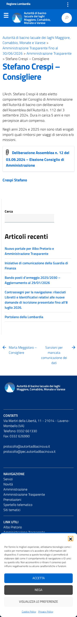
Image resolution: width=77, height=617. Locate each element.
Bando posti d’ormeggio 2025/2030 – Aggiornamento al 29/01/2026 (32, 280)
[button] (70, 538)
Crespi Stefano (15, 180)
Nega (38, 589)
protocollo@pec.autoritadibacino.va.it (29, 451)
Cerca (9, 211)
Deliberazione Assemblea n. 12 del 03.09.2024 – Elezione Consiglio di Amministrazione (37, 159)
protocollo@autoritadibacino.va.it (26, 446)
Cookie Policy (29, 612)
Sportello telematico (17, 504)
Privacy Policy (45, 612)
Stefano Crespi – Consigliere (31, 71)
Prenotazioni (12, 499)
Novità (8, 484)
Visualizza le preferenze (38, 601)
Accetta (39, 578)
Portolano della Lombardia (24, 316)
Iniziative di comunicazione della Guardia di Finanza (36, 265)
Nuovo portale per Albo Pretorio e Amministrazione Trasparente (29, 251)
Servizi (8, 479)
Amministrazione (15, 489)
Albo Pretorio (12, 527)
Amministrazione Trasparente (24, 494)
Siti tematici (11, 509)
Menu (6, 16)
